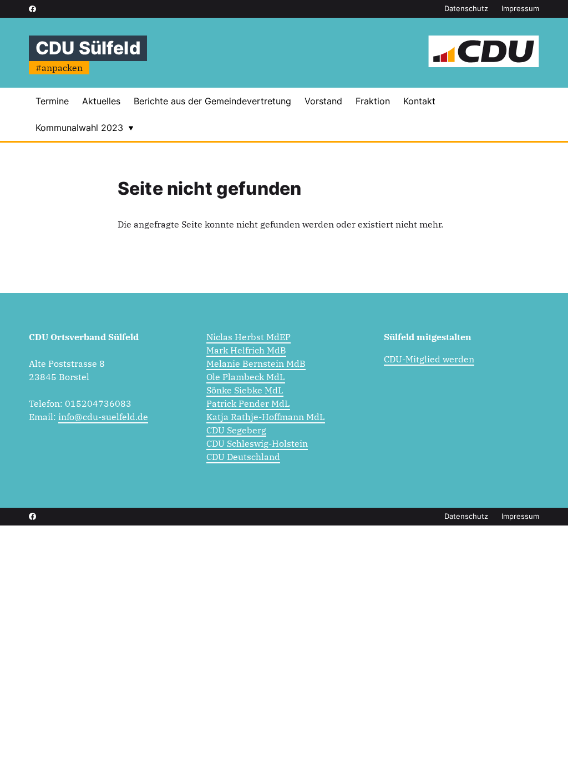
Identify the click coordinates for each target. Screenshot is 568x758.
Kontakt (419, 101)
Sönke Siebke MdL (244, 390)
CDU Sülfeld (88, 48)
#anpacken (59, 67)
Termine (52, 101)
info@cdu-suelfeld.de (103, 416)
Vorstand (323, 101)
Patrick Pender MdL (248, 403)
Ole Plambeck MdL (245, 376)
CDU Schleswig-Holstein (257, 443)
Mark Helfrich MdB (246, 350)
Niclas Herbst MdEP (248, 336)
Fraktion (373, 101)
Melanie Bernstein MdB (256, 363)
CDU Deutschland (243, 456)
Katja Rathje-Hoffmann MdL (265, 416)
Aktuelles (101, 101)
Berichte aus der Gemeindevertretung (212, 101)
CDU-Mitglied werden (429, 359)
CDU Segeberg (236, 430)
